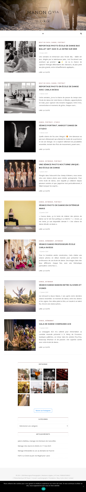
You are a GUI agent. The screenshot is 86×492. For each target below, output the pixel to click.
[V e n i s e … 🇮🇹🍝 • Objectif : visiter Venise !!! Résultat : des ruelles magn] (62, 387)
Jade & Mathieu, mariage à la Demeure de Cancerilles (37, 441)
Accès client (64, 478)
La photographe (43, 478)
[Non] (83, 486)
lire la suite (44, 72)
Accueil (34, 478)
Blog (58, 478)
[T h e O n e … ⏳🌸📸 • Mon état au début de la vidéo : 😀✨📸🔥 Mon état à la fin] (24, 387)
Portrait (61, 42)
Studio (57, 122)
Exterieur (49, 161)
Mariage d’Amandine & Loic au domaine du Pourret (36, 451)
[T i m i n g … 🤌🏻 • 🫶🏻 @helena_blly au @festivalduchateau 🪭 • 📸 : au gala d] (49, 374)
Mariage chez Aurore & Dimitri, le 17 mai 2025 (34, 446)
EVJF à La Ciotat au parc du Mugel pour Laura (34, 456)
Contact (70, 478)
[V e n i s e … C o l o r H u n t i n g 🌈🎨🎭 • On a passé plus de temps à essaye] (36, 374)
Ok (43, 489)
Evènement (49, 241)
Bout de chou (44, 42)
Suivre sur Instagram (43, 410)
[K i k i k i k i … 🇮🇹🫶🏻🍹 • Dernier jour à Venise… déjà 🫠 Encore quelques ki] (36, 387)
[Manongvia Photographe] (43, 12)
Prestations (52, 478)
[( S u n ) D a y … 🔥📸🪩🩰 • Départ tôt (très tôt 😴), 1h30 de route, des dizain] (62, 374)
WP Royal (27, 478)
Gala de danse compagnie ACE (55, 324)
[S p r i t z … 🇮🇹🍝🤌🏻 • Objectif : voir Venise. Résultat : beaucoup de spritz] (49, 387)
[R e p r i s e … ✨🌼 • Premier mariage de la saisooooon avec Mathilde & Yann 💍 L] (24, 400)
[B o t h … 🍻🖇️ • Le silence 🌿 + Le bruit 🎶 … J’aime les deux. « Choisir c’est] (24, 374)
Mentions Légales (47, 475)
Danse (54, 42)
